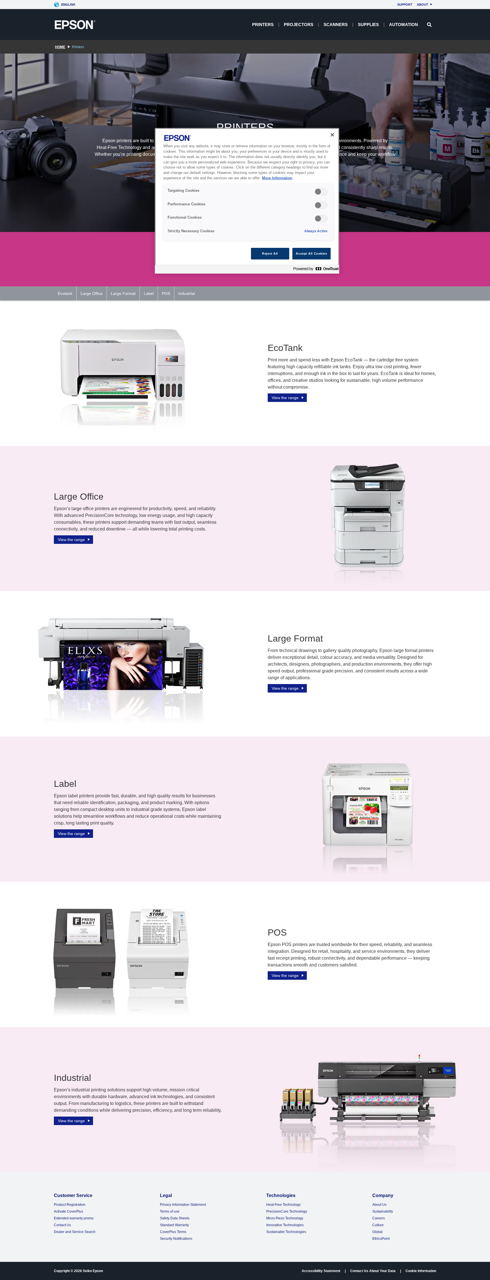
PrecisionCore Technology (286, 1211)
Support (404, 4)
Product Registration (69, 1205)
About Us (379, 1205)
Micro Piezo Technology (284, 1218)
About (422, 4)
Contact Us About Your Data (373, 1271)
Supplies (368, 24)
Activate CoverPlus (68, 1211)
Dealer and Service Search (75, 1232)
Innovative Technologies (285, 1225)
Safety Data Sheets (174, 1218)
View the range (285, 397)
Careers (378, 1218)
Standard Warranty (174, 1225)
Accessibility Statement (321, 1271)
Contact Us (62, 1225)
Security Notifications (176, 1239)
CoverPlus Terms (173, 1232)
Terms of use (169, 1211)
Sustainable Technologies (286, 1232)
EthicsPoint (381, 1239)
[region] (247, 201)
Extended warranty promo (74, 1218)
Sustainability (382, 1211)
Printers (263, 24)
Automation (403, 24)
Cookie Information (420, 1271)
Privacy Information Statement (183, 1205)
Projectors (298, 24)
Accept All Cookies (311, 253)
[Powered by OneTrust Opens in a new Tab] (314, 270)
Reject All (270, 253)
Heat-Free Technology (283, 1205)
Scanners (336, 24)
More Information (277, 178)
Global (377, 1232)
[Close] (332, 135)
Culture (378, 1225)
